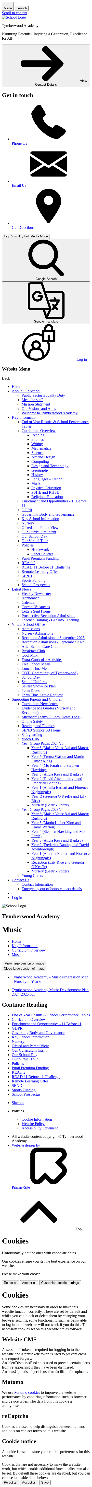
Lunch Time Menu (36, 668)
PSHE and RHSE (45, 492)
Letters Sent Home (36, 611)
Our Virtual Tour (35, 541)
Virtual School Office (28, 624)
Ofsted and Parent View (40, 527)
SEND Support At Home (41, 730)
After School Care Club (40, 646)
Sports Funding (33, 580)
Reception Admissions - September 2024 (53, 642)
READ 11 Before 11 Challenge (46, 567)
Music (36, 483)
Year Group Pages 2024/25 (43, 743)
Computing (40, 461)
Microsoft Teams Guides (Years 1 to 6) (51, 717)
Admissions (31, 629)
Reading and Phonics (38, 726)
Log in (17, 897)
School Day (31, 677)
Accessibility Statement (40, 1128)
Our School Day (34, 536)
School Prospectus (36, 585)
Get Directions (23, 227)
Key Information (25, 417)
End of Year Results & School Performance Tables (51, 1015)
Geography (40, 470)
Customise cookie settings (60, 1283)
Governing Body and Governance (48, 514)
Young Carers (32, 875)
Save (45, 1482)
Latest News (21, 589)
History (37, 475)
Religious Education (47, 497)
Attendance (30, 598)
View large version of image (24, 963)
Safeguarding (32, 734)
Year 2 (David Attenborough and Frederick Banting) (56, 781)
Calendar (29, 602)
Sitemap (18, 1103)
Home (16, 386)
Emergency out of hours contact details (52, 889)
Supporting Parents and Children (37, 699)
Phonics (37, 439)
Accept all (29, 1283)
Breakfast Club (33, 651)
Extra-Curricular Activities (42, 660)
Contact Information (37, 884)
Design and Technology (49, 466)
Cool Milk (30, 655)
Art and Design (43, 457)
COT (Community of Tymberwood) (50, 673)
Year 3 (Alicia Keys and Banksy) (57, 774)
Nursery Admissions (37, 633)
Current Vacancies (36, 607)
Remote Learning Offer (40, 571)
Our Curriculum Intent (39, 532)
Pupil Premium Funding (40, 558)
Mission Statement (36, 404)
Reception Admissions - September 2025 (53, 638)
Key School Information (40, 519)
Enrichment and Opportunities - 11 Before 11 (46, 1024)
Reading (37, 435)
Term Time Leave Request (42, 695)
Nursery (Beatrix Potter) (50, 805)
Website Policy (33, 1124)
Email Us (19, 185)
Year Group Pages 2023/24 (43, 809)
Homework (40, 549)
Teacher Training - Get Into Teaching (50, 620)
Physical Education (46, 488)
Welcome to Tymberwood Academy (50, 413)
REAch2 (28, 563)
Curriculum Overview (39, 431)
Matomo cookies (27, 1392)
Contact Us (20, 880)
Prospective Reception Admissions (48, 616)
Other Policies (42, 554)
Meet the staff (32, 400)
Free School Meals (36, 664)
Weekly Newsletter (36, 594)
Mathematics (41, 448)
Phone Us (19, 143)
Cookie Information (37, 1119)
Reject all (10, 1283)
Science (37, 453)
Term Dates (30, 690)
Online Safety (32, 721)
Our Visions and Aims (39, 409)
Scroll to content (14, 13)
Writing (37, 444)
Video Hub (30, 739)
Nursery (28, 523)
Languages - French (46, 479)
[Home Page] (14, 17)
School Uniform (34, 682)
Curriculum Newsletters (40, 704)
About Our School (26, 391)
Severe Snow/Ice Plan (39, 686)
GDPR (27, 510)
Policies (28, 545)
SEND (27, 576)
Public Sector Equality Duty (43, 395)
